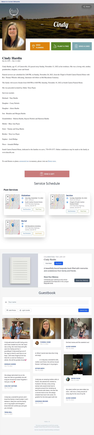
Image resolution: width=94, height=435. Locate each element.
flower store (52, 161)
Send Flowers (38, 233)
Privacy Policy (41, 427)
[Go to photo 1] (14, 337)
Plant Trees (38, 209)
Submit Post (83, 310)
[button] (12, 200)
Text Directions (27, 209)
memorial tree (24, 161)
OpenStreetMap (49, 430)
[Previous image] (4, 328)
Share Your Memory (82, 280)
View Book (48, 263)
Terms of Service (52, 427)
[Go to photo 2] (78, 374)
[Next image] (28, 328)
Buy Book (58, 263)
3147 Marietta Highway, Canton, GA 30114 (32, 205)
